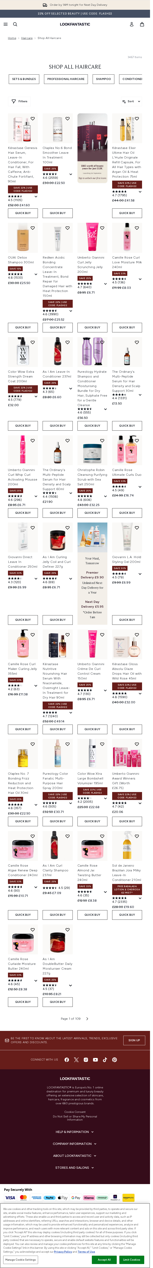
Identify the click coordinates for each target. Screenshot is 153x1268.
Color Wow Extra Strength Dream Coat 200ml (21, 376)
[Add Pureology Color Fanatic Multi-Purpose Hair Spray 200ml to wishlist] (67, 744)
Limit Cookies (131, 1259)
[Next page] (87, 1019)
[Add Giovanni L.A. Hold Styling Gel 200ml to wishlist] (137, 527)
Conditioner (133, 79)
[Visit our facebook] (67, 1060)
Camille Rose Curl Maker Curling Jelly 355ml (22, 668)
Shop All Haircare (75, 67)
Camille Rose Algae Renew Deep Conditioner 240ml (23, 870)
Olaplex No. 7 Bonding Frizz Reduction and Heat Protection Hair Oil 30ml (20, 783)
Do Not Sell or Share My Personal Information (75, 1118)
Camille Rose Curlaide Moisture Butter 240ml (22, 963)
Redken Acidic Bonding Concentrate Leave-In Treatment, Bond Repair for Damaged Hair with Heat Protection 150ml (57, 277)
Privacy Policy (63, 1251)
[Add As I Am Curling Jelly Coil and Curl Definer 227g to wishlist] (67, 527)
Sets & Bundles (24, 79)
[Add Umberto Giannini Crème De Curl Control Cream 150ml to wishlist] (102, 634)
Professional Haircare (65, 79)
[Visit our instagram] (86, 1060)
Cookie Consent (75, 1112)
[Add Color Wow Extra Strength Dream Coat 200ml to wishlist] (32, 342)
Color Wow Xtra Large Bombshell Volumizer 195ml (90, 778)
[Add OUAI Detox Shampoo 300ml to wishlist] (32, 228)
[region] (75, 1235)
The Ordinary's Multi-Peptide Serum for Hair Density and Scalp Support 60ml (57, 479)
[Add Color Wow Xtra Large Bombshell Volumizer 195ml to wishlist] (102, 744)
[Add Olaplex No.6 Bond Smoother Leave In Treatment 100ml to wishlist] (67, 118)
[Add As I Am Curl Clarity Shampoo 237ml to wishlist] (67, 836)
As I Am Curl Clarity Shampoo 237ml (56, 870)
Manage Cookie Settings (20, 1259)
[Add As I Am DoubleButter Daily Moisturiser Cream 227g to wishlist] (67, 929)
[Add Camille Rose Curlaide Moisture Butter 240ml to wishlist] (32, 929)
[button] (92, 148)
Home (12, 38)
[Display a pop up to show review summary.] (36, 196)
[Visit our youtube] (95, 1060)
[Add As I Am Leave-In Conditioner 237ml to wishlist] (67, 342)
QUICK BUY (23, 213)
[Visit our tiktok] (105, 1060)
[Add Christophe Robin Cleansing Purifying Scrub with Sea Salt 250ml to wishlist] (102, 440)
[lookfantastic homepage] (75, 24)
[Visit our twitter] (76, 1060)
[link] (131, 24)
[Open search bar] (15, 24)
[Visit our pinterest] (114, 1060)
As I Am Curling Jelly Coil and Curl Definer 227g (57, 561)
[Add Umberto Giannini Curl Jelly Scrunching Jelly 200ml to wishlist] (102, 228)
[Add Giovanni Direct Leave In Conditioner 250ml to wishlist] (32, 527)
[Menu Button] (5, 24)
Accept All (104, 1259)
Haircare (27, 38)
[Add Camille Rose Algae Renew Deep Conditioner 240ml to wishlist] (32, 836)
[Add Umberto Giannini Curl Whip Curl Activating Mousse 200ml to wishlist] (32, 440)
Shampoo (103, 79)
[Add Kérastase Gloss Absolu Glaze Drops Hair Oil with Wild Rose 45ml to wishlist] (137, 634)
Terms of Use (86, 1251)
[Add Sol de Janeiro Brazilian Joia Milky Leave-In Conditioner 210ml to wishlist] (137, 836)
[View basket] (142, 24)
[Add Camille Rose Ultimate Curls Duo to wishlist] (137, 440)
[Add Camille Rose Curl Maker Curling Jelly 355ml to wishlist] (32, 634)
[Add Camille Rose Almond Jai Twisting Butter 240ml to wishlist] (102, 836)
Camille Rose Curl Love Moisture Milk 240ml (127, 262)
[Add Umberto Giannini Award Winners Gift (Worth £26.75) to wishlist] (137, 744)
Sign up (134, 1040)
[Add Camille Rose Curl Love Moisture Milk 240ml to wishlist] (137, 228)
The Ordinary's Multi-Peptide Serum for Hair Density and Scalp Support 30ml (126, 381)
